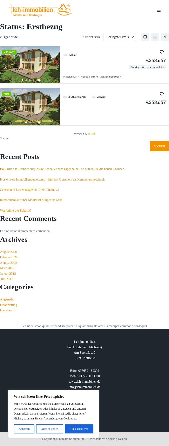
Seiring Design (117, 438)
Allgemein (7, 299)
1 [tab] (22, 80)
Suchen (4, 138)
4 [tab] (33, 80)
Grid (145, 37)
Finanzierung (8, 305)
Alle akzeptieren (78, 428)
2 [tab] (26, 80)
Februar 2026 (9, 257)
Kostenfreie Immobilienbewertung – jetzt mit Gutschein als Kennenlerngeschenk (52, 179)
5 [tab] (37, 80)
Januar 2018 (8, 273)
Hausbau (6, 310)
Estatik (91, 133)
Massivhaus (70, 76)
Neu (6, 94)
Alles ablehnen (49, 428)
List (155, 37)
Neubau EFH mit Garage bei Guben (101, 76)
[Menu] (159, 10)
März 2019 (7, 268)
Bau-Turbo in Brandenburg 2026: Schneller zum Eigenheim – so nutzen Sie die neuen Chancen (62, 169)
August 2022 (8, 262)
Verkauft (9, 52)
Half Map (165, 37)
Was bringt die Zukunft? (16, 210)
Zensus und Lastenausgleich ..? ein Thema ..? (29, 189)
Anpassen (24, 428)
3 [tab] (30, 80)
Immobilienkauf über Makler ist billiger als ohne (31, 200)
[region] (53, 414)
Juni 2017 (6, 279)
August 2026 (8, 252)
